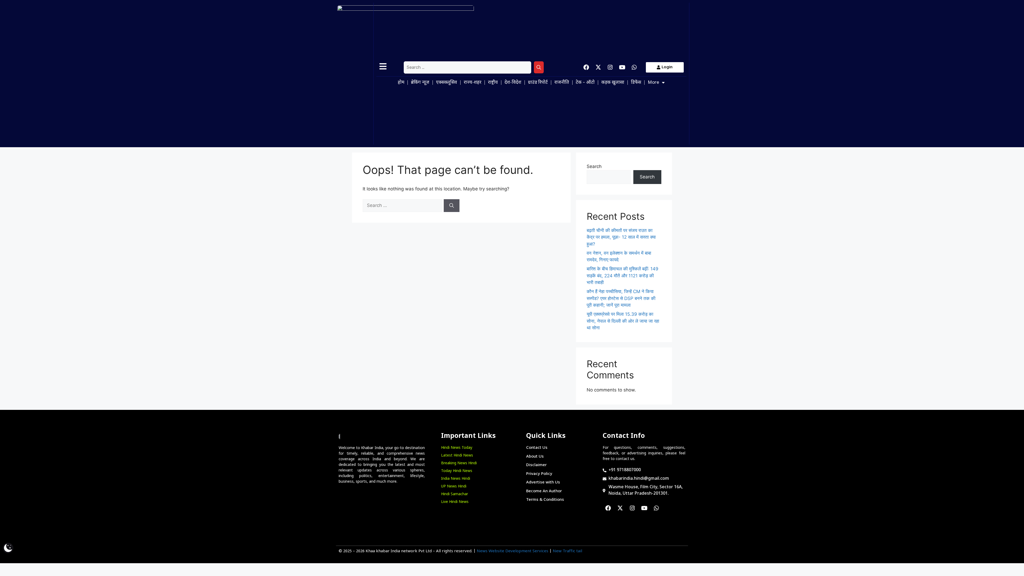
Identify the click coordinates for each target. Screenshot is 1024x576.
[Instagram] (610, 67)
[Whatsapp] (634, 67)
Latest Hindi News (457, 455)
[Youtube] (622, 67)
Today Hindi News (456, 471)
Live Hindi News (455, 502)
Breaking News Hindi (459, 463)
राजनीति (561, 83)
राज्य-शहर (472, 83)
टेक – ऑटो (585, 83)
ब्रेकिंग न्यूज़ (420, 83)
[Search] (539, 67)
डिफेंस (636, 83)
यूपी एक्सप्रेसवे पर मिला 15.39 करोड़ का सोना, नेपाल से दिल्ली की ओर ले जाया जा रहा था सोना (623, 320)
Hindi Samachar (454, 494)
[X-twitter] (598, 67)
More (653, 83)
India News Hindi (455, 478)
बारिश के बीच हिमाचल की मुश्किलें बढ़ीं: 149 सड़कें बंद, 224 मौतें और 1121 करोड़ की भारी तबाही (622, 275)
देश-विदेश (513, 83)
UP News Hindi (453, 486)
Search (594, 166)
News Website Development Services (512, 551)
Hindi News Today (456, 447)
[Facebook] (586, 67)
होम (401, 83)
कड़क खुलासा (612, 83)
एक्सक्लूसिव (446, 83)
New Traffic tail (567, 551)
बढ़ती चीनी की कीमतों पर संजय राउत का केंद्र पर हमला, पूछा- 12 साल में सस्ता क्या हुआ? (621, 237)
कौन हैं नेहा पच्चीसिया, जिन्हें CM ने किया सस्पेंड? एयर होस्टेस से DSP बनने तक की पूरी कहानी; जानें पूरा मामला (621, 298)
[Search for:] (467, 67)
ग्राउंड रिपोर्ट (538, 83)
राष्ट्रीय (493, 83)
